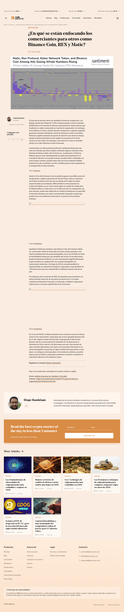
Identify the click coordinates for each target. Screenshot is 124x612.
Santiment (37, 170)
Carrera (29, 567)
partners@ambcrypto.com (90, 552)
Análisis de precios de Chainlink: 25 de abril (50, 376)
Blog (55, 18)
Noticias (49, 18)
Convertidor (76, 18)
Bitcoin (31, 123)
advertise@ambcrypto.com (90, 560)
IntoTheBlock (38, 243)
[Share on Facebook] (9, 139)
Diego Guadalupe (18, 118)
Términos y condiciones (58, 552)
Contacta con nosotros (35, 559)
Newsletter (98, 18)
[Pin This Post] (17, 139)
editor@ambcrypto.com (89, 556)
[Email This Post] (22, 139)
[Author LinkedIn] (26, 406)
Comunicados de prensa (12, 575)
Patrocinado (8, 579)
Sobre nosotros (32, 552)
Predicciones (64, 18)
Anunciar (30, 556)
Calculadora (87, 18)
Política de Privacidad (57, 556)
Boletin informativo (53, 363)
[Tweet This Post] (13, 139)
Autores (29, 563)
